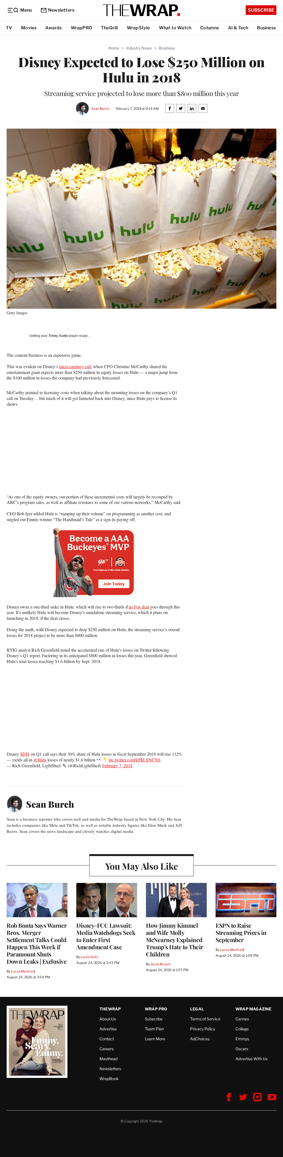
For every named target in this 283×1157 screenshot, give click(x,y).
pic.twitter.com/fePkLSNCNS (135, 760)
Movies (28, 27)
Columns (209, 27)
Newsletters (61, 10)
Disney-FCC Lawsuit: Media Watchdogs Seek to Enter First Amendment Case (105, 936)
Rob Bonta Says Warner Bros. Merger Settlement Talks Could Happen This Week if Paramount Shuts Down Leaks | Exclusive (37, 943)
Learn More (155, 1038)
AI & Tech (238, 27)
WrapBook (109, 1078)
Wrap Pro (156, 1009)
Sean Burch (100, 108)
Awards (53, 27)
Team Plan (154, 1028)
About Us (107, 1018)
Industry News (139, 48)
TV (9, 27)
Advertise (108, 1028)
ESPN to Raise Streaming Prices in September (241, 932)
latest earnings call (75, 366)
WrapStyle (138, 27)
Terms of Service (205, 1018)
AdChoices (199, 1038)
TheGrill (109, 27)
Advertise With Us (251, 1058)
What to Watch (175, 27)
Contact (106, 1038)
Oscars (241, 1048)
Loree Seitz (89, 957)
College (242, 1028)
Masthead (108, 1058)
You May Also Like (141, 866)
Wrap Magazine (253, 1009)
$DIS (25, 754)
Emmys (242, 1038)
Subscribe (261, 10)
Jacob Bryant (160, 964)
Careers (106, 1048)
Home (113, 48)
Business (266, 27)
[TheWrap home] (141, 10)
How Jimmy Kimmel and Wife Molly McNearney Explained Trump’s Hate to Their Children (174, 940)
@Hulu (39, 760)
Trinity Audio (58, 336)
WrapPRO (81, 27)
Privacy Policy (202, 1028)
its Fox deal (138, 607)
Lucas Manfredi (23, 971)
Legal (197, 1009)
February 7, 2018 (117, 765)
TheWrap (110, 1009)
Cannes (242, 1018)
